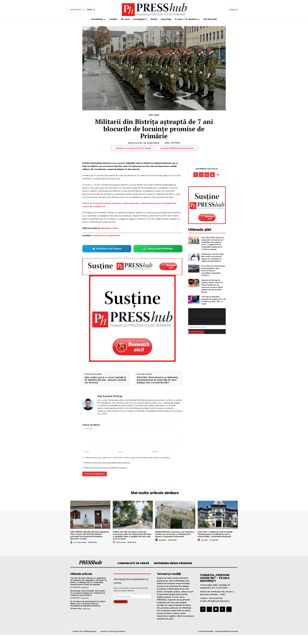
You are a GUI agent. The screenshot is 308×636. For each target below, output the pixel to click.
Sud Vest (204, 540)
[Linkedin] (212, 174)
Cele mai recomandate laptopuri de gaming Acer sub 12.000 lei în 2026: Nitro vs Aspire (213, 300)
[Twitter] (201, 174)
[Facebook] (195, 174)
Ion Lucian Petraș (151, 143)
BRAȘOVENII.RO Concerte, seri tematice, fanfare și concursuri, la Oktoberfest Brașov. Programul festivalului (174, 534)
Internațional (76, 608)
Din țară (154, 115)
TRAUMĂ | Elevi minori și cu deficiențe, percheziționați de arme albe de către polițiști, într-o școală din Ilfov (157, 380)
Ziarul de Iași (120, 542)
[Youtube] (229, 609)
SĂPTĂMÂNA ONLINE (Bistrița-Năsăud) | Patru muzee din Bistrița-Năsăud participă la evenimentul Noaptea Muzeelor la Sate (89, 535)
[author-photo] (71, 542)
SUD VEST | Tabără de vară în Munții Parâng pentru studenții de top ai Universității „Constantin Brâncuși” (215, 534)
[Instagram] (209, 609)
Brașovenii (162, 540)
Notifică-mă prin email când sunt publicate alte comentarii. (107, 463)
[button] (91, 9)
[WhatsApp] (206, 174)
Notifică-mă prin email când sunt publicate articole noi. (105, 468)
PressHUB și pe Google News (105, 235)
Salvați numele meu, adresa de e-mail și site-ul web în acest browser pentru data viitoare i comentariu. (127, 458)
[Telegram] (215, 609)
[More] (218, 174)
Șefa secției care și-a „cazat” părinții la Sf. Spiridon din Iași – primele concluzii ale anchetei (105, 380)
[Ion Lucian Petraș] (88, 404)
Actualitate (75, 587)
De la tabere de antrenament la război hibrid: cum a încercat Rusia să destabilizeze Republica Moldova (213, 270)
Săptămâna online (109, 228)
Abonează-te (194, 332)
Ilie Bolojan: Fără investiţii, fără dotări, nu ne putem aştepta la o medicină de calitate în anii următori (212, 257)
